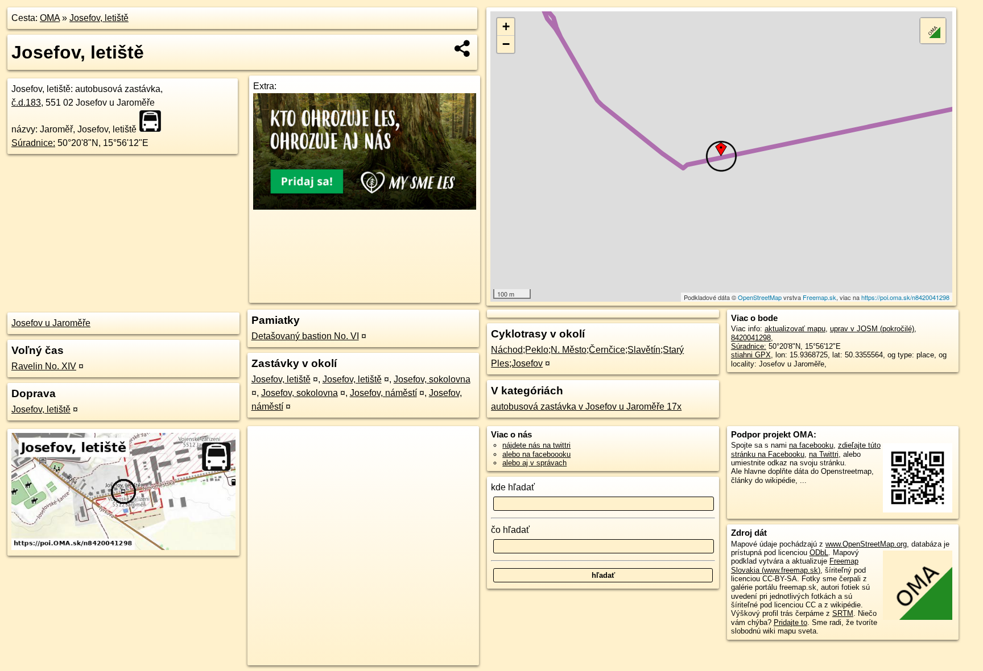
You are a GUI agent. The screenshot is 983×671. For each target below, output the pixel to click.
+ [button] (506, 26)
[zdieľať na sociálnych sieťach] (463, 48)
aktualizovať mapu (795, 328)
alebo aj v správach (534, 463)
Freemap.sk (819, 297)
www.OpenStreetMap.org (866, 544)
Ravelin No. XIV (43, 366)
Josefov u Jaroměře (50, 323)
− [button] (506, 44)
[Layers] (932, 30)
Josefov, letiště (99, 18)
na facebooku (811, 445)
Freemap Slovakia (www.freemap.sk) (794, 565)
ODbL (818, 552)
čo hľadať (510, 530)
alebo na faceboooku (536, 454)
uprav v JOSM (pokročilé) (872, 328)
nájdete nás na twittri (536, 445)
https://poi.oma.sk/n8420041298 (905, 297)
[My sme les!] (364, 206)
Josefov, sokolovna (432, 379)
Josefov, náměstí (383, 393)
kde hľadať (513, 487)
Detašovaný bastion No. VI (305, 336)
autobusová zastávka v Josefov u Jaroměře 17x (586, 406)
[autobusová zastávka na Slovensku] (153, 121)
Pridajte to (790, 622)
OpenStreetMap (760, 297)
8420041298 (751, 338)
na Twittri (824, 454)
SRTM (842, 613)
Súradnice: (33, 143)
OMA (50, 18)
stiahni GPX (751, 355)
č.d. (26, 102)
